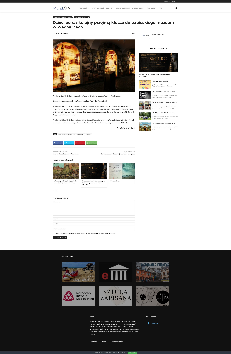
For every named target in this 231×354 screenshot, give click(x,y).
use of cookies (122, 352)
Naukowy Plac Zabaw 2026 (160, 81)
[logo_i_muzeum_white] (115, 272)
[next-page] (57, 190)
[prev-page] (54, 190)
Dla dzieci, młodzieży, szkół (63, 17)
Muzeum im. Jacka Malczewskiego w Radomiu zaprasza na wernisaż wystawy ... (93, 182)
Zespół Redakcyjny (62, 33)
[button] (176, 8)
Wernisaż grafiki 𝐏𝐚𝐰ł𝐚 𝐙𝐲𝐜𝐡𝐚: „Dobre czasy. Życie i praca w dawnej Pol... (65, 182)
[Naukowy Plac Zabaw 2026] (145, 84)
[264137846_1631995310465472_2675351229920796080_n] (152, 272)
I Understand (132, 352)
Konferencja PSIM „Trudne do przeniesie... (165, 102)
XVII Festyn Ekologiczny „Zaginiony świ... (164, 123)
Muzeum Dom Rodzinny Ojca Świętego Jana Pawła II (71, 134)
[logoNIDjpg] (78, 296)
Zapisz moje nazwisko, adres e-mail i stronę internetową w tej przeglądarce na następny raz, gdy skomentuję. (85, 233)
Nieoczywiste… (115, 181)
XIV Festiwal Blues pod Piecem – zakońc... (164, 91)
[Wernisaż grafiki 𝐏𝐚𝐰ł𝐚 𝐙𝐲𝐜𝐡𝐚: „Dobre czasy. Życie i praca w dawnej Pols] (66, 171)
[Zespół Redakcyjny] (54, 33)
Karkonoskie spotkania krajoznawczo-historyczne (118, 154)
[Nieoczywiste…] (122, 171)
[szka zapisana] (115, 296)
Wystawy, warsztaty (82, 17)
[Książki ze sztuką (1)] (152, 296)
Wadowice (88, 134)
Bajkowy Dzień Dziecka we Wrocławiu (65, 154)
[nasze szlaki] (78, 272)
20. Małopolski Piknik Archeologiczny (163, 113)
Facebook (155, 323)
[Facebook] (148, 323)
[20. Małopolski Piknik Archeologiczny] (145, 116)
